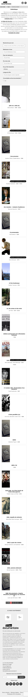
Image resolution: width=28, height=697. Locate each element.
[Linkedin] (10, 683)
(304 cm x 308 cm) (14, 105)
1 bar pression (14, 156)
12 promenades (14, 232)
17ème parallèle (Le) (14, 414)
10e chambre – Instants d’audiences (14, 207)
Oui (5, 80)
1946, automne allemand (14, 568)
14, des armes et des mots (14, 308)
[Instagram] (7, 683)
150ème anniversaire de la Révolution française (14, 334)
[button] (22, 3)
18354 (14, 440)
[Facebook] (14, 683)
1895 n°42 (14, 465)
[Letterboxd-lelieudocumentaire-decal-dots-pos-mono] (20, 683)
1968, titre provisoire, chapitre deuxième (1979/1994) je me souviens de (14, 594)
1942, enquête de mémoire (14, 517)
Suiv (20, 602)
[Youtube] (17, 683)
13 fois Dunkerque (14, 283)
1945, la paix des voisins (14, 542)
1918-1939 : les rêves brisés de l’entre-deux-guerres (14, 491)
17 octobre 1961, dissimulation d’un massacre (14, 388)
